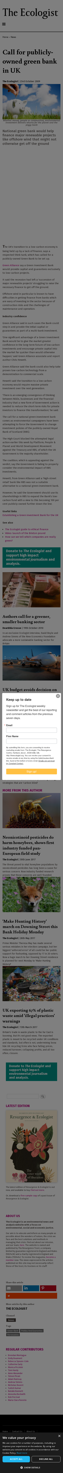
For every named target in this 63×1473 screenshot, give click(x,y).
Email (9, 725)
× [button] (59, 1436)
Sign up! (31, 771)
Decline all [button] (46, 1459)
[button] (31, 1467)
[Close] (58, 696)
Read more (22, 1453)
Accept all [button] (16, 1459)
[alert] (31, 1452)
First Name (12, 736)
